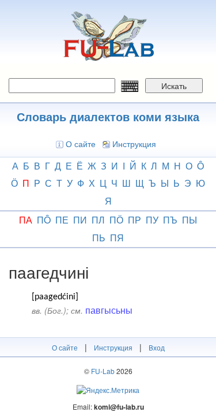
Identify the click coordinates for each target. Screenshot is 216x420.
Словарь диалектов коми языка (108, 116)
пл (98, 219)
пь (98, 237)
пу (152, 219)
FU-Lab (103, 371)
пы (189, 219)
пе (62, 219)
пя (117, 237)
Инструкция (134, 143)
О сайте (81, 143)
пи (80, 219)
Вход (157, 347)
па (25, 219)
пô (44, 219)
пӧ (116, 219)
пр (134, 219)
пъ (170, 219)
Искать (174, 85)
